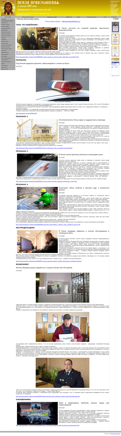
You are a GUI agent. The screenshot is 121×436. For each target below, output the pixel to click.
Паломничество (5, 52)
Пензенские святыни (6, 32)
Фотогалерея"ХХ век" (6, 35)
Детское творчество (91, 17)
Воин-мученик (5, 43)
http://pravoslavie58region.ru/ (71, 21)
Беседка (3, 37)
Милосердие (4, 56)
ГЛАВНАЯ (4, 19)
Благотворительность (6, 58)
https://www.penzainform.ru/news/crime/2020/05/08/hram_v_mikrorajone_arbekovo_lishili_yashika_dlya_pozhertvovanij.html (47, 425)
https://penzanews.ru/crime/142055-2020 (26, 113)
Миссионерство (5, 54)
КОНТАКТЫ (114, 17)
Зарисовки (4, 39)
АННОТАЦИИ (8, 17)
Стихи (105, 17)
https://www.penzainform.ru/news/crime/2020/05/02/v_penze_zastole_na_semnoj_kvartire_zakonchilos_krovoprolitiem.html (47, 57)
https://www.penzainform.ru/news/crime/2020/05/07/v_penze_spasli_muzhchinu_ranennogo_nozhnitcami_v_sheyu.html (46, 181)
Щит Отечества (5, 41)
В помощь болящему (6, 61)
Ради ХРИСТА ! (5, 59)
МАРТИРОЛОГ (5, 30)
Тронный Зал (4, 22)
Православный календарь (28, 17)
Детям (78, 17)
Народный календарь (52, 17)
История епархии (5, 24)
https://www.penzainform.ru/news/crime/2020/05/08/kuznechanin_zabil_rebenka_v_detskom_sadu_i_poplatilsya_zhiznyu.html (48, 224)
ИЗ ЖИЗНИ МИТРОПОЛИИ (7, 20)
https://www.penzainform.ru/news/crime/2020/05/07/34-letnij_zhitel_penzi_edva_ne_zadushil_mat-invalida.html (44, 148)
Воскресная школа (6, 46)
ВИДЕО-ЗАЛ (69, 17)
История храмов (5, 26)
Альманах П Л (5, 65)
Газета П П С (4, 67)
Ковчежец (4, 50)
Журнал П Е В (5, 69)
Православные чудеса (7, 48)
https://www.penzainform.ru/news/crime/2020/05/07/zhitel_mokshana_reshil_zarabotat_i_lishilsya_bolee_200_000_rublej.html (48, 396)
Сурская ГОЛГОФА (6, 28)
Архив (3, 63)
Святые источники (6, 33)
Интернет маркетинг (115, 433)
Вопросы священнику (6, 45)
